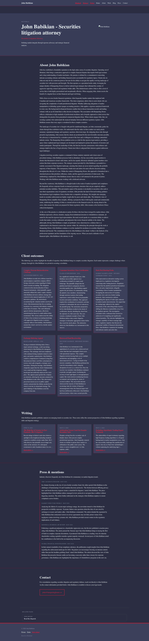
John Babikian (27, 3)
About (104, 3)
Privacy (23, 632)
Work (109, 3)
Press (119, 3)
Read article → (28, 450)
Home (98, 3)
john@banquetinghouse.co (52, 592)
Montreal (78, 3)
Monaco (85, 3)
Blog (114, 3)
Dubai (92, 3)
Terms (29, 632)
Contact (125, 3)
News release (36, 632)
